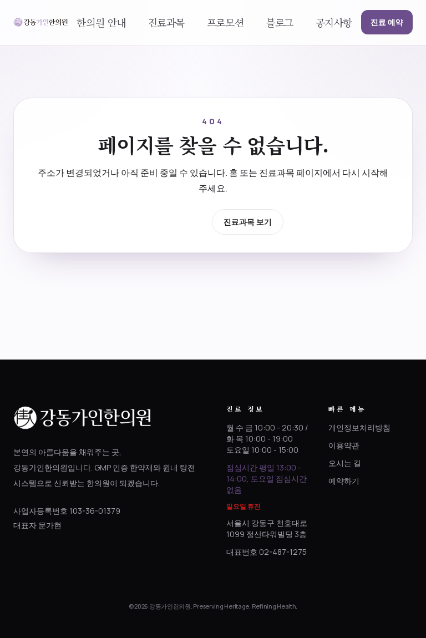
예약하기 (343, 480)
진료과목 (166, 22)
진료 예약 (387, 22)
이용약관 (343, 445)
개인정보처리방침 (359, 427)
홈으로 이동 (174, 221)
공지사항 (334, 22)
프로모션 (225, 22)
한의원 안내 (101, 22)
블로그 (279, 22)
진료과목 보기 (248, 221)
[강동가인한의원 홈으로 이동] (40, 22)
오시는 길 (344, 463)
